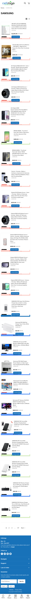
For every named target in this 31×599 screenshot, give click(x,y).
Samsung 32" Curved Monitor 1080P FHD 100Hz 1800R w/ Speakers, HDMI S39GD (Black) (20, 382)
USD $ (10, 586)
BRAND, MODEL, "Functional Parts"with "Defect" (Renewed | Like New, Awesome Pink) (21, 132)
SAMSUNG (13, 72)
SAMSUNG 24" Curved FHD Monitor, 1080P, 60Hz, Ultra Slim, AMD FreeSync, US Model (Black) (21, 343)
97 (18, 528)
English (3, 586)
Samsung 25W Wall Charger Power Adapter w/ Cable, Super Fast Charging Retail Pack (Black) (21, 363)
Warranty (11, 589)
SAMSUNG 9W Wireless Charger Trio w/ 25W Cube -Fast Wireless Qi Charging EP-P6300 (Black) (21, 484)
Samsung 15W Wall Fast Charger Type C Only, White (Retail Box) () (22, 324)
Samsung (14, 30)
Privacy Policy (18, 589)
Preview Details (15, 36)
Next (22, 528)
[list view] (29, 19)
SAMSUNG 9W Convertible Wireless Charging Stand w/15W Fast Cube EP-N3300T (21, 423)
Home (2, 8)
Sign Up (21, 581)
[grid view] (26, 19)
